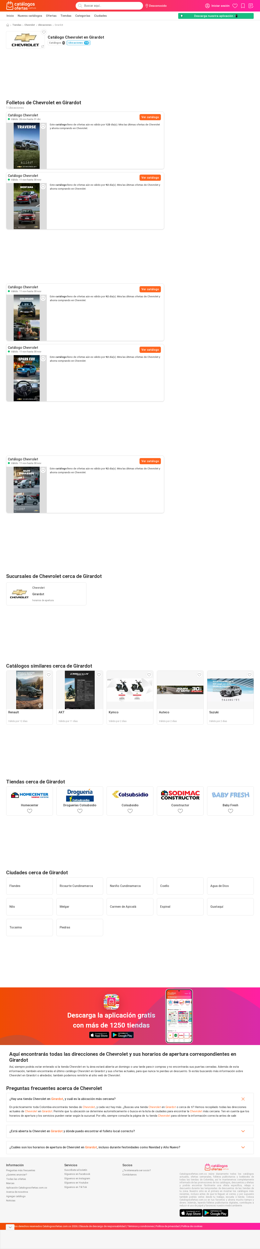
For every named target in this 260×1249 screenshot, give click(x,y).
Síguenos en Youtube (76, 1182)
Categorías (82, 15)
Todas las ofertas (16, 1179)
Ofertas (51, 15)
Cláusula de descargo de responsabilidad (102, 1226)
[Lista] (251, 6)
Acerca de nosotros (17, 1191)
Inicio (10, 15)
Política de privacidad (168, 1226)
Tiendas (65, 15)
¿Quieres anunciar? (16, 1174)
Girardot (57, 1099)
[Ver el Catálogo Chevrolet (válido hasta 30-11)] (26, 206)
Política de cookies (191, 1226)
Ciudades (100, 15)
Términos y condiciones (140, 1226)
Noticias (10, 1200)
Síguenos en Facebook (77, 1174)
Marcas (10, 1183)
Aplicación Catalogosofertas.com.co (26, 1187)
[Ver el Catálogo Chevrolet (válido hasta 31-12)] (26, 146)
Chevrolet (29, 25)
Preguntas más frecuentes (20, 1170)
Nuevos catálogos (30, 15)
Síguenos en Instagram (77, 1178)
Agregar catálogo (16, 1196)
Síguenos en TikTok (75, 1187)
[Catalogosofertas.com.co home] (21, 6)
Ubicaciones (45, 25)
